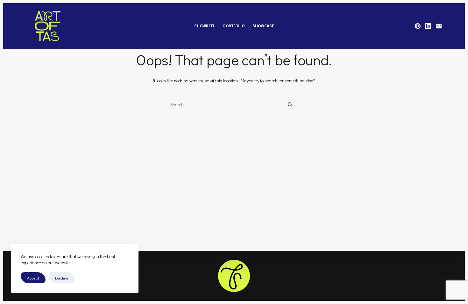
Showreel (204, 26)
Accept (33, 277)
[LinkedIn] (428, 26)
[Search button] (290, 105)
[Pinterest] (418, 26)
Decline (61, 277)
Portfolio (234, 26)
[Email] (439, 26)
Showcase (263, 26)
